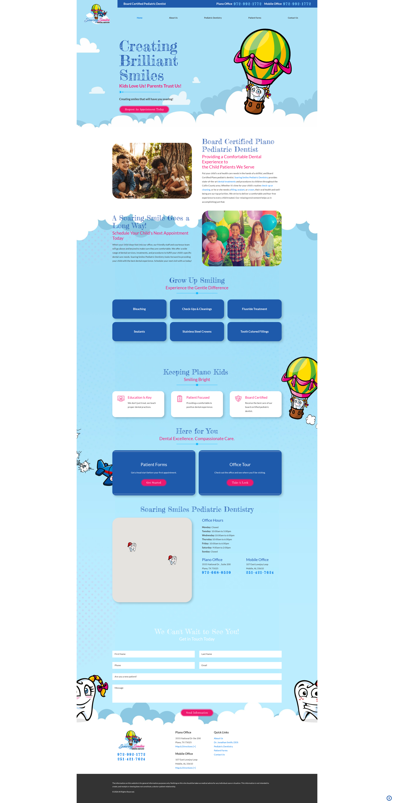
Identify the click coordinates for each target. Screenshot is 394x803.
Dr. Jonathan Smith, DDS (226, 742)
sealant (241, 189)
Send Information (197, 712)
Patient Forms (221, 750)
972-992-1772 (248, 4)
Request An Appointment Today (144, 109)
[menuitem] (140, 18)
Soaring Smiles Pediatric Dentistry (251, 177)
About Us (218, 738)
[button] (389, 798)
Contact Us (219, 754)
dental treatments (227, 181)
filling (234, 189)
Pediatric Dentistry (223, 746)
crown (251, 189)
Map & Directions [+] (185, 746)
